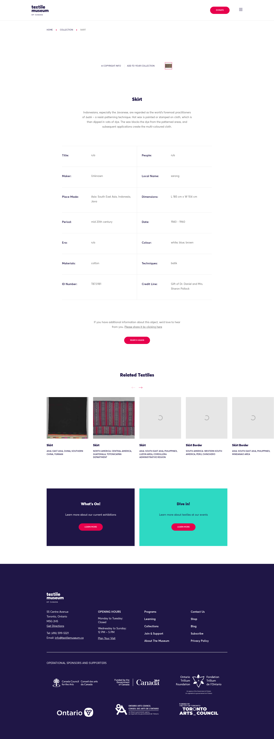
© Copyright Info (111, 66)
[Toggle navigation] (240, 9)
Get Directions (55, 626)
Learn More (91, 527)
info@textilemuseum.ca (69, 638)
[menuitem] (160, 613)
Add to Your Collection (141, 66)
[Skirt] (67, 418)
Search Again (137, 340)
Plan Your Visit (106, 638)
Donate (220, 10)
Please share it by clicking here (143, 327)
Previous (133, 387)
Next (140, 387)
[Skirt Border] (207, 418)
